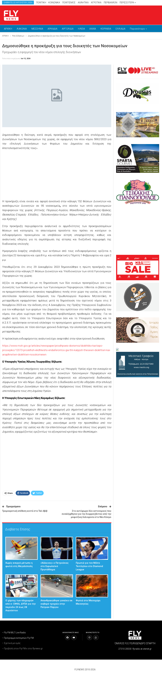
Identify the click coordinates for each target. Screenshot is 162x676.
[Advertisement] (123, 14)
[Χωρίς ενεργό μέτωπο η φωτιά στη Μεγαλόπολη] (21, 548)
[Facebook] (67, 637)
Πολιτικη (41, 2)
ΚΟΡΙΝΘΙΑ (106, 28)
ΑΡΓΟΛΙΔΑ (67, 28)
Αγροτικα (96, 2)
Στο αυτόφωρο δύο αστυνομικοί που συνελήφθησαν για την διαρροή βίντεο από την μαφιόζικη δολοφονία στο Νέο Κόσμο (86, 514)
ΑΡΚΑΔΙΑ (52, 28)
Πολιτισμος (68, 2)
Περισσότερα (127, 2)
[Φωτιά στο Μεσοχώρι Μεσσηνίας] (92, 586)
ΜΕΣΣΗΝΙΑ (37, 28)
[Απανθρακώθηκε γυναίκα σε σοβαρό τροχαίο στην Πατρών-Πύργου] (56, 586)
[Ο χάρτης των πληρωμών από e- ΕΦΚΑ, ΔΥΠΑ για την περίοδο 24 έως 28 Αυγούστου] (21, 586)
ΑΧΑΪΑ (92, 28)
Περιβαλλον (110, 2)
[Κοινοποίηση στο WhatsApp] (95, 637)
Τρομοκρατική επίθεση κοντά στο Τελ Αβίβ (24, 511)
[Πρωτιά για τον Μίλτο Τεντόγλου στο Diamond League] (92, 548)
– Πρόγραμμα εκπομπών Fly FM (18, 638)
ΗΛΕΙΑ (81, 28)
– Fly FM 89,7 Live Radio (14, 632)
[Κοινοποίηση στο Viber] (89, 637)
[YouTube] (73, 637)
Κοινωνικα (54, 2)
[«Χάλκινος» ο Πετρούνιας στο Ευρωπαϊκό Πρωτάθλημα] (56, 548)
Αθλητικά (83, 2)
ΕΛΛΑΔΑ (120, 28)
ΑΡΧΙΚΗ (8, 28)
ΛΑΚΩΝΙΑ (22, 28)
